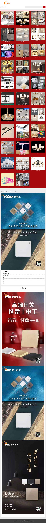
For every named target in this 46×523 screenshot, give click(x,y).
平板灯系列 (7, 25)
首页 (6, 191)
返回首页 (2, 6)
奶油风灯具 (22, 41)
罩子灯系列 (7, 154)
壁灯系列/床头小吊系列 (38, 40)
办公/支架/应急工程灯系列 (7, 89)
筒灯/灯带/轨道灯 (7, 57)
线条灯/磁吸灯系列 (7, 41)
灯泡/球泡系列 (7, 169)
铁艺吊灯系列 (38, 170)
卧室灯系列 (37, 25)
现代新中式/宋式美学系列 (22, 25)
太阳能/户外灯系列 (22, 138)
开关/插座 (23, 89)
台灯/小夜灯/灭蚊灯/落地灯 (22, 154)
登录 (5, 6)
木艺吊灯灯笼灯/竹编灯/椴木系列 (7, 73)
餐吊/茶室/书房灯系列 (23, 57)
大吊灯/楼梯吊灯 (23, 73)
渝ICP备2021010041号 (17, 520)
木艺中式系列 (23, 170)
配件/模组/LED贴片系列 (38, 89)
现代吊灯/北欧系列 (37, 73)
